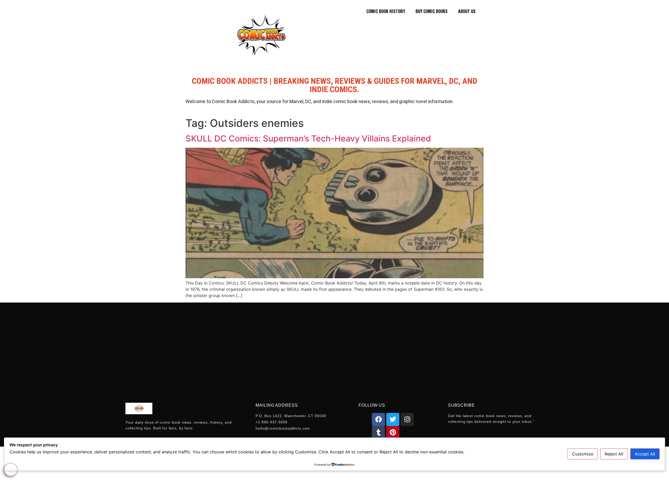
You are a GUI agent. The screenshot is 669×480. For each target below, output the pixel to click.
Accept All (645, 454)
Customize (582, 454)
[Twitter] (392, 419)
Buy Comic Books (432, 11)
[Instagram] (407, 419)
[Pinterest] (392, 432)
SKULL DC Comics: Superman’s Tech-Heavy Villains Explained (308, 138)
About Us (467, 11)
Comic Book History (385, 11)
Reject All (614, 454)
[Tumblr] (378, 432)
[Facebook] (378, 419)
